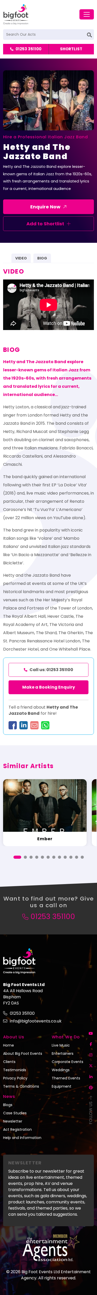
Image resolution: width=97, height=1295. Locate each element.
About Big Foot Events (22, 1053)
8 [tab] (59, 857)
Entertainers (62, 1053)
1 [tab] (17, 857)
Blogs (7, 1104)
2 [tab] (25, 857)
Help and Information (22, 1137)
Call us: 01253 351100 (51, 670)
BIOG (42, 258)
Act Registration (17, 1129)
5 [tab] (42, 857)
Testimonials (14, 1069)
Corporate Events (67, 1061)
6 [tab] (48, 857)
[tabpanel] (45, 812)
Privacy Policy (15, 1078)
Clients (9, 1061)
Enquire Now (45, 207)
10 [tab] (70, 857)
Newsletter (12, 1121)
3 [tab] (31, 857)
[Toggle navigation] (86, 14)
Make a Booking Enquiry (48, 687)
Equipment (61, 1086)
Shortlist (71, 49)
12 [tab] (82, 857)
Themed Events (66, 1078)
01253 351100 (28, 49)
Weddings (61, 1069)
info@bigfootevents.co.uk (36, 1021)
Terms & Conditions (21, 1086)
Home (8, 1045)
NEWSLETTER (25, 1162)
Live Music (61, 1045)
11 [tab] (76, 857)
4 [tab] (36, 857)
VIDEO (21, 258)
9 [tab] (65, 857)
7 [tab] (53, 857)
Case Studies (15, 1113)
